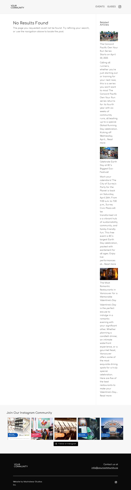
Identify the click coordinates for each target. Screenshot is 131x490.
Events (100, 7)
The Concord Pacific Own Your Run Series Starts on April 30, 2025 (109, 51)
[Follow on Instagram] (116, 482)
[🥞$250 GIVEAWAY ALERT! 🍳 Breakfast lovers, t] (42, 429)
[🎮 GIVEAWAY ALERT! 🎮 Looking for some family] (89, 429)
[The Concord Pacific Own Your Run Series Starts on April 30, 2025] (109, 37)
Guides (111, 7)
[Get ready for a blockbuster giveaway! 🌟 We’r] (112, 429)
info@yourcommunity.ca (104, 468)
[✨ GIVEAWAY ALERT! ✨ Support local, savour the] (19, 429)
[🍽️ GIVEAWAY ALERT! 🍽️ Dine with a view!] (65, 429)
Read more (110, 264)
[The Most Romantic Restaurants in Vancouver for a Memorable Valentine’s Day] (109, 274)
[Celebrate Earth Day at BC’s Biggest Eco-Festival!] (109, 153)
